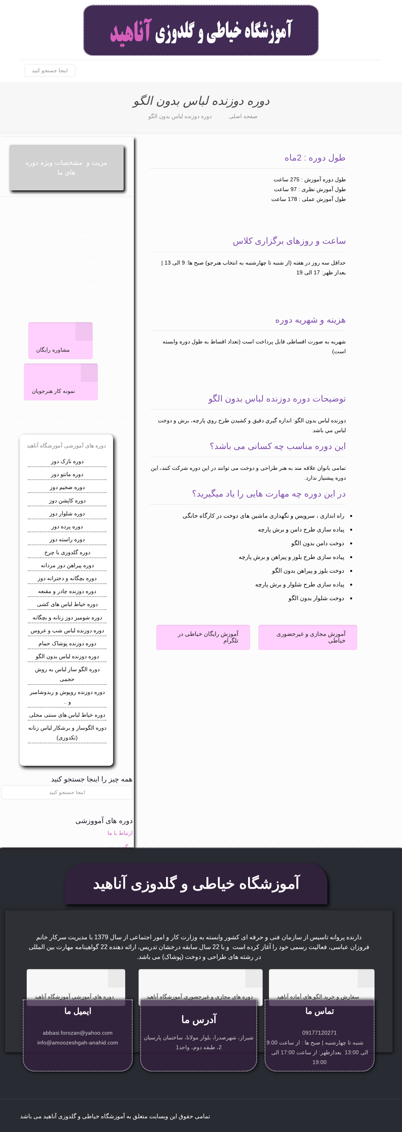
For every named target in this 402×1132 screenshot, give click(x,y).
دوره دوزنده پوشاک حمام (67, 643)
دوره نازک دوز (67, 461)
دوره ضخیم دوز (67, 487)
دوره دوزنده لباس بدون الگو (180, 116)
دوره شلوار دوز (67, 513)
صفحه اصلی (243, 116)
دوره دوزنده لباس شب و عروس (67, 630)
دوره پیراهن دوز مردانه (67, 565)
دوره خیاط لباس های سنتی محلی (67, 715)
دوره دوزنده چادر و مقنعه (67, 591)
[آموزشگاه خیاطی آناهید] (201, 30)
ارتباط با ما (120, 833)
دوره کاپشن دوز (67, 500)
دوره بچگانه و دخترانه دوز (67, 578)
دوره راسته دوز (67, 539)
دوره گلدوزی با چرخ (67, 552)
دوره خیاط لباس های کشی (67, 604)
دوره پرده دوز (67, 526)
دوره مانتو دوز (67, 474)
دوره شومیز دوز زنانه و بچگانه (67, 617)
